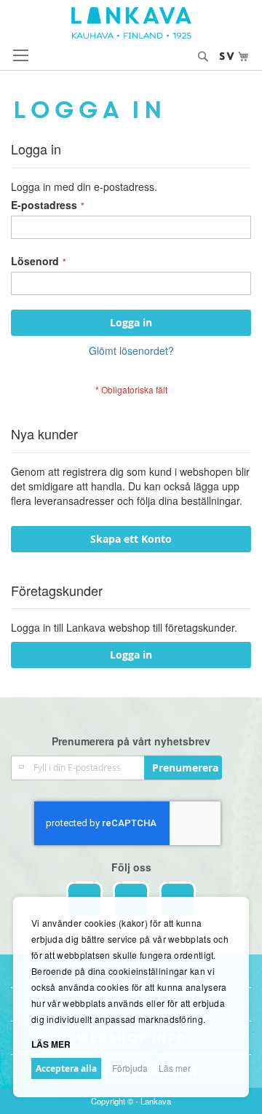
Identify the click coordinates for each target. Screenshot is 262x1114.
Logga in (131, 655)
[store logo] (131, 23)
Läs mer (175, 1068)
